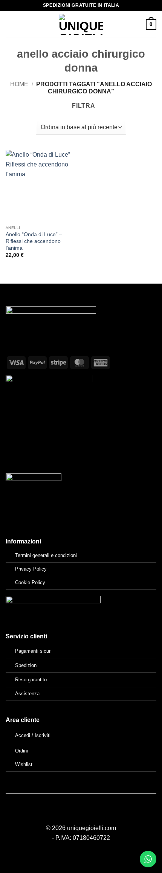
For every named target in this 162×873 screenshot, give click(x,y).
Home (19, 84)
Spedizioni (26, 665)
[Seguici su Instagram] (81, 814)
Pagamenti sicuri (33, 651)
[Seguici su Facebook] (72, 814)
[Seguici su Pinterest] (90, 814)
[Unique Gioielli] (81, 24)
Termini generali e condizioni (46, 555)
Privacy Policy (31, 569)
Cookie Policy (30, 582)
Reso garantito (31, 679)
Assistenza (27, 693)
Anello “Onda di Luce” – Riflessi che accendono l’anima (34, 241)
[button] (10, 24)
